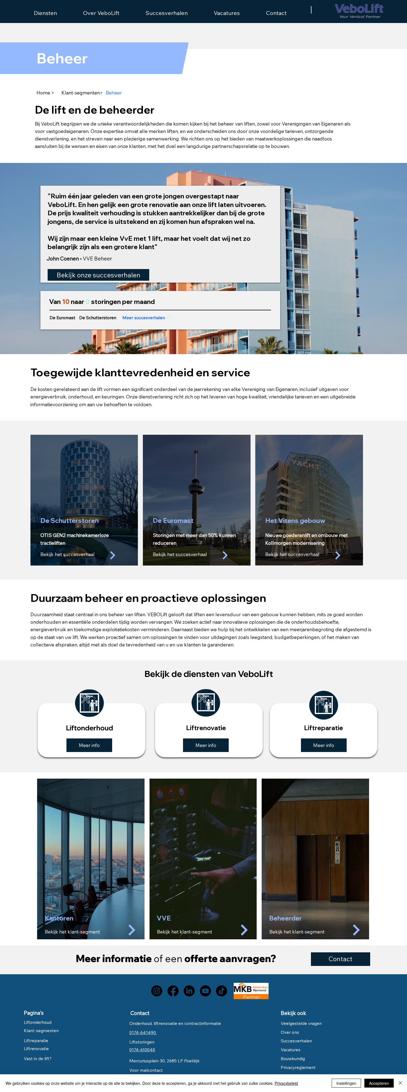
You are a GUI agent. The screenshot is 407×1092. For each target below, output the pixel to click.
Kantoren (59, 918)
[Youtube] (205, 990)
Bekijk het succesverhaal (67, 554)
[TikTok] (221, 990)
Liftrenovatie (36, 1048)
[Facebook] (173, 990)
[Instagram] (156, 990)
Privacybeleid (286, 1083)
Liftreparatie (36, 1040)
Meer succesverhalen (143, 317)
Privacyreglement (298, 1067)
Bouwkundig (293, 1058)
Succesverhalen (297, 1041)
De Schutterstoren (97, 317)
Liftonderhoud (37, 1022)
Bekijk (164, 932)
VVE (164, 918)
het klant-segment (191, 932)
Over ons (290, 1032)
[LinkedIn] (189, 990)
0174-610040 (142, 1049)
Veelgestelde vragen (301, 1023)
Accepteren (379, 1083)
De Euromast (62, 317)
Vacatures (290, 1049)
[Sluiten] (400, 1083)
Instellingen (346, 1083)
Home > (45, 93)
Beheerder (285, 918)
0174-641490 (143, 1032)
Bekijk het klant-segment (72, 932)
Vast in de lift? (37, 1058)
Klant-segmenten (80, 93)
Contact (140, 1013)
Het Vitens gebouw (295, 520)
